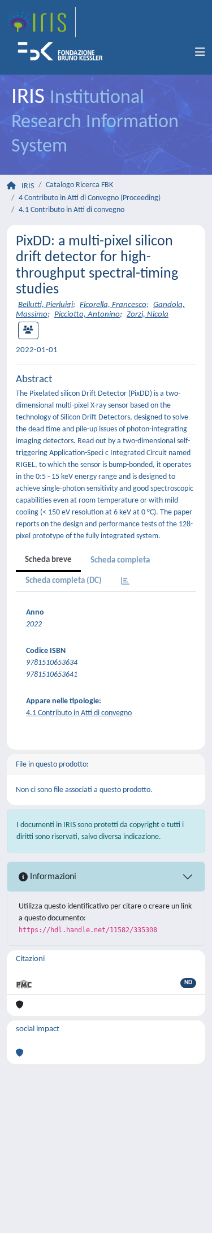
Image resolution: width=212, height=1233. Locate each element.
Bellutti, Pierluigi (45, 305)
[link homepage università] (64, 52)
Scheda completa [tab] (120, 560)
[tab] (125, 582)
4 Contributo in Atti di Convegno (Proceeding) (90, 198)
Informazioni (52, 876)
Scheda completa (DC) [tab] (63, 581)
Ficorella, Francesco (113, 305)
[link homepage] (41, 22)
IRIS (27, 186)
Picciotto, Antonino (87, 314)
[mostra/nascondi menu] (200, 52)
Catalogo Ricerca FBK (79, 185)
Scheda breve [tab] (48, 560)
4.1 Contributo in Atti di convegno (71, 210)
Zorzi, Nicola (147, 314)
